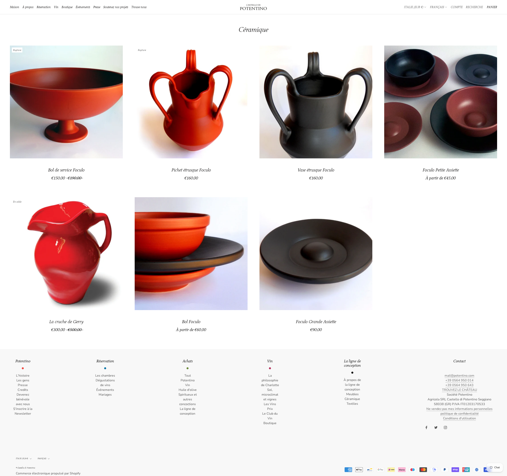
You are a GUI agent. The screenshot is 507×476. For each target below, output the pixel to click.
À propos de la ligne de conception (352, 385)
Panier (492, 7)
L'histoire (23, 375)
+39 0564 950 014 (459, 380)
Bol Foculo (191, 321)
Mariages (105, 394)
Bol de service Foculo (66, 170)
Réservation (44, 7)
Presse (96, 7)
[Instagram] (445, 427)
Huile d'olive (188, 390)
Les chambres (105, 375)
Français (437, 7)
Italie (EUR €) (413, 7)
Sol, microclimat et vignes (270, 395)
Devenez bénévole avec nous (23, 399)
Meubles (352, 394)
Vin (56, 7)
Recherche (474, 7)
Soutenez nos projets (115, 7)
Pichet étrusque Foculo (191, 170)
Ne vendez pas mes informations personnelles (459, 409)
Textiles (352, 404)
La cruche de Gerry (66, 321)
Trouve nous (139, 7)
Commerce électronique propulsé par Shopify (48, 473)
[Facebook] (426, 427)
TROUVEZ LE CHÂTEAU (459, 390)
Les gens (22, 380)
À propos (27, 7)
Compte (457, 7)
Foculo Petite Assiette (441, 170)
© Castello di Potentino (25, 467)
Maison (14, 7)
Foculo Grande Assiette (316, 321)
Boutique (67, 7)
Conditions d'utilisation (459, 418)
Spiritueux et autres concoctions (187, 399)
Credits (23, 390)
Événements (83, 7)
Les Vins (270, 404)
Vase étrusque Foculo (316, 170)
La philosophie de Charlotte (270, 380)
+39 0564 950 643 (459, 385)
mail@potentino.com (459, 375)
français (42, 458)
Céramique (352, 399)
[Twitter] (435, 427)
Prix (270, 409)
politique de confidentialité (459, 413)
